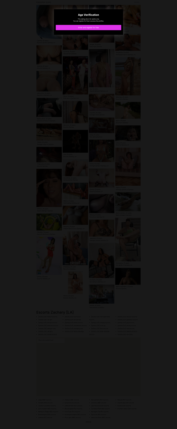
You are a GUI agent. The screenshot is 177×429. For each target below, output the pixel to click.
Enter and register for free (88, 28)
